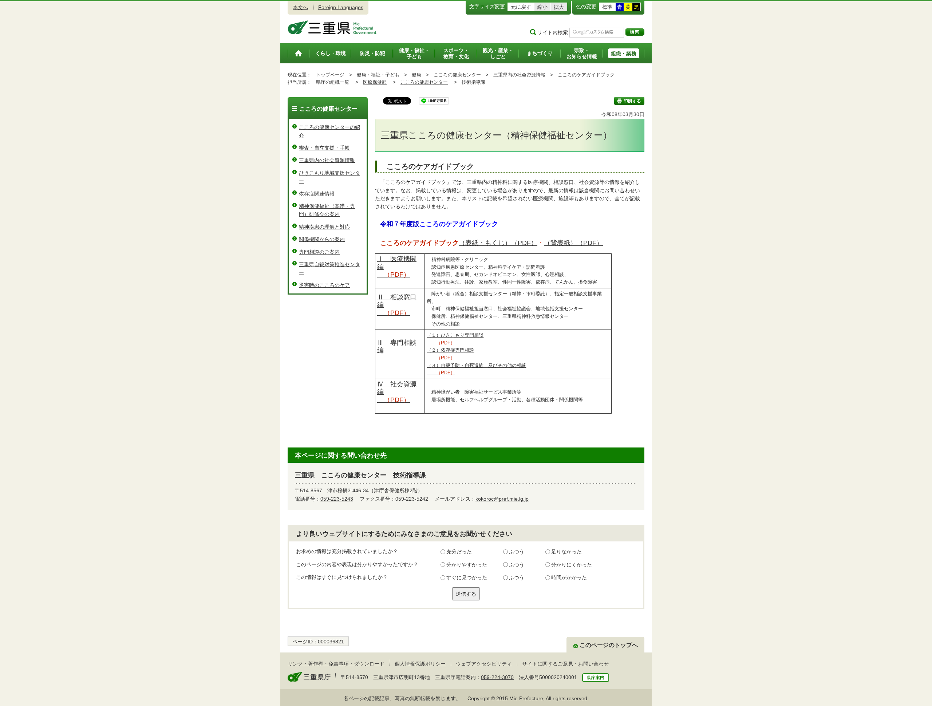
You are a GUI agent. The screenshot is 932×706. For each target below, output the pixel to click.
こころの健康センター (457, 75)
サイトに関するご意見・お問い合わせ (565, 664)
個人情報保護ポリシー (420, 664)
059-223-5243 (336, 499)
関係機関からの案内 (322, 239)
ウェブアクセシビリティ (484, 664)
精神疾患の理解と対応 (324, 227)
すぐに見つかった (466, 577)
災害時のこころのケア (324, 285)
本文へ (300, 7)
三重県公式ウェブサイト (332, 27)
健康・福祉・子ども (378, 75)
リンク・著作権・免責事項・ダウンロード (336, 664)
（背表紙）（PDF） (573, 242)
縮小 (542, 7)
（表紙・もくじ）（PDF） (498, 242)
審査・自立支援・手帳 (324, 148)
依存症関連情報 (317, 194)
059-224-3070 (497, 677)
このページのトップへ (609, 645)
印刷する (629, 101)
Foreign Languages (340, 7)
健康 (416, 75)
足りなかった (566, 552)
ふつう (516, 552)
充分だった (459, 552)
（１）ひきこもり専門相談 (455, 335)
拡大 (559, 7)
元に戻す (521, 7)
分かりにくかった (571, 565)
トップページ (330, 75)
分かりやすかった (466, 565)
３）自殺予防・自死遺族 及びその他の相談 (478, 365)
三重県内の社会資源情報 (519, 75)
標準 (607, 7)
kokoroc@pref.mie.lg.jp (502, 499)
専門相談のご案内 (319, 252)
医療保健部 (375, 82)
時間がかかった (569, 577)
